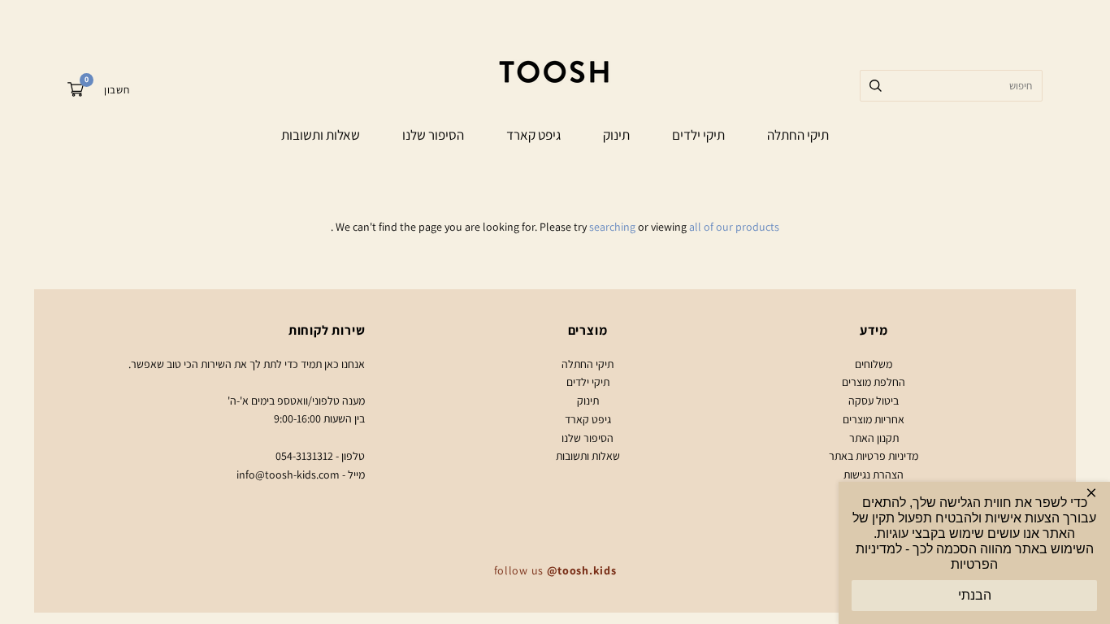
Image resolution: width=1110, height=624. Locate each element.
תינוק (616, 135)
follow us (555, 570)
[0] (75, 91)
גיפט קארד (533, 135)
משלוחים (873, 364)
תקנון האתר (874, 438)
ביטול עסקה (873, 400)
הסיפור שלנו (433, 135)
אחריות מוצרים (873, 419)
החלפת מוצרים (873, 382)
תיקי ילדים (698, 135)
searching (612, 226)
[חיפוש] (875, 86)
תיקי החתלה (798, 135)
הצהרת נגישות (873, 474)
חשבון (116, 90)
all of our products (734, 226)
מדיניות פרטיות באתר (873, 455)
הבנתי (974, 595)
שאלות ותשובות (320, 135)
